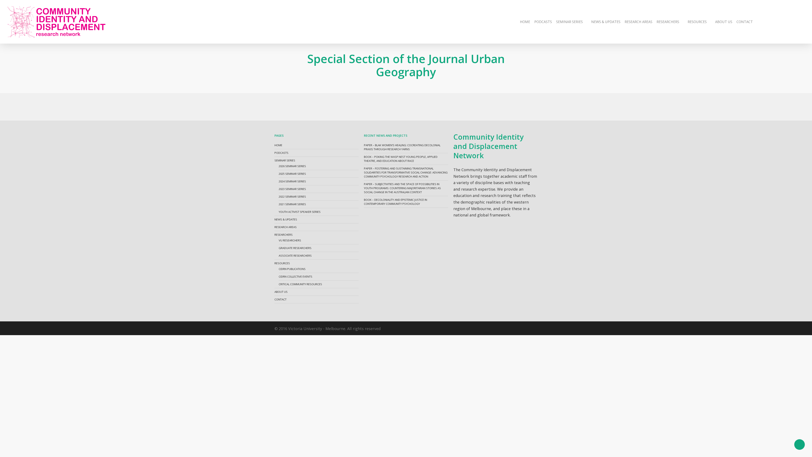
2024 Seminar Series (292, 181)
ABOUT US (281, 292)
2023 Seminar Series (292, 189)
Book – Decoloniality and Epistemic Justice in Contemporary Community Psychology (395, 202)
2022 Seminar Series (292, 196)
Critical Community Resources (300, 284)
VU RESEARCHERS (290, 240)
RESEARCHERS (283, 235)
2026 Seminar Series (292, 166)
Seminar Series (284, 160)
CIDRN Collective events (295, 276)
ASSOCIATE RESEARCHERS (295, 255)
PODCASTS (281, 153)
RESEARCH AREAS (285, 227)
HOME (278, 145)
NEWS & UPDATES (285, 219)
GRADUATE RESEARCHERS (295, 248)
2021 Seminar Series (292, 204)
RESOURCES (282, 263)
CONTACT (280, 299)
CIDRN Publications (292, 269)
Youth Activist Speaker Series (300, 212)
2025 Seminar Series (292, 174)
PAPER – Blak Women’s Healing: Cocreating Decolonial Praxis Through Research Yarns (402, 147)
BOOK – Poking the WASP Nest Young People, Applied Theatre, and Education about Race (401, 159)
